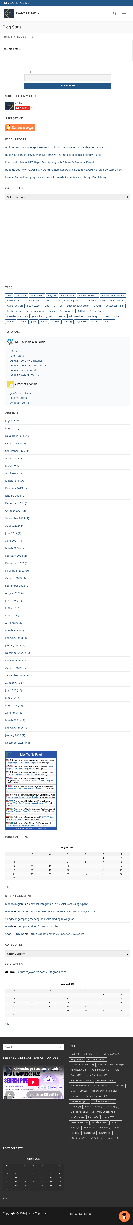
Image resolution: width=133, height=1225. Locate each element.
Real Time (30, 828)
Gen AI (52, 311)
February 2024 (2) (16, 555)
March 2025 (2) (14, 480)
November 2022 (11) (17, 660)
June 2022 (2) (13, 698)
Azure (57, 300)
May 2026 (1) (13, 428)
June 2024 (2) (13, 533)
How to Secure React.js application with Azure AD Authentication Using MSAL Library (56, 177)
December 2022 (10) (17, 653)
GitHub (81, 311)
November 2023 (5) (17, 570)
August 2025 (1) (15, 458)
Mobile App (93, 316)
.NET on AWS (36, 295)
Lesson (61, 316)
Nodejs (10, 321)
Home (8, 36)
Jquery (50, 316)
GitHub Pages (97, 311)
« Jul (7, 886)
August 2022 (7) (15, 682)
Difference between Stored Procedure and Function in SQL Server (57, 911)
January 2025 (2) (15, 495)
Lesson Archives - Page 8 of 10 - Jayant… (25, 789)
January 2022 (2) (15, 735)
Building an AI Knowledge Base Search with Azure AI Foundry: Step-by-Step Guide (54, 147)
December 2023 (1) (16, 563)
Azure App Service (73, 300)
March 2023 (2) (14, 630)
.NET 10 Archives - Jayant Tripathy (22, 775)
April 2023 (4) (13, 623)
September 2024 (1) (17, 518)
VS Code (96, 321)
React (44, 321)
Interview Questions (17, 316)
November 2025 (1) (17, 435)
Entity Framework (35, 311)
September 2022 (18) (18, 675)
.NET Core (21, 295)
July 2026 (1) (12, 421)
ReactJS (55, 321)
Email (27, 72)
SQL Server (81, 321)
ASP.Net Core (67, 295)
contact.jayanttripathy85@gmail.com (42, 972)
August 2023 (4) (15, 593)
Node (116, 316)
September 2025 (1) (17, 450)
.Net (9, 295)
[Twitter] (76, 1214)
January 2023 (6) (15, 645)
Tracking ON (41, 828)
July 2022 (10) (13, 690)
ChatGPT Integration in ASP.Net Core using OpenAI (59, 904)
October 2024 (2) (15, 510)
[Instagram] (85, 1214)
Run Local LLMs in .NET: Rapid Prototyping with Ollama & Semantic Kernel (49, 162)
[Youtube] (80, 1214)
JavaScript (37, 316)
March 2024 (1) (14, 548)
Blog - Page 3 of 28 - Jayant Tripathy (22, 762)
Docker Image (14, 311)
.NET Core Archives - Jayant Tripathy (23, 797)
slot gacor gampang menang (22, 919)
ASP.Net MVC (13, 300)
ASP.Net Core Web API (112, 295)
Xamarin (109, 321)
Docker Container (115, 305)
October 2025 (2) (15, 443)
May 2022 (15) (14, 705)
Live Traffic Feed (31, 754)
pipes (34, 321)
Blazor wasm (33, 305)
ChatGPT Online (14, 933)
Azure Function (15, 305)
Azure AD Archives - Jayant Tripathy (38, 781)
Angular (52, 295)
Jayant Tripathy (27, 13)
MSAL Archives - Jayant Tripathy (21, 825)
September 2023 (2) (17, 585)
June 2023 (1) (13, 608)
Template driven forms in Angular (38, 926)
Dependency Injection (78, 305)
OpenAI (23, 321)
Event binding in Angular (59, 919)
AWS (47, 300)
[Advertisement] (67, 242)
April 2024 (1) (13, 540)
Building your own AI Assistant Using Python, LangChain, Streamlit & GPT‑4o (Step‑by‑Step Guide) (63, 169)
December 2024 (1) (16, 503)
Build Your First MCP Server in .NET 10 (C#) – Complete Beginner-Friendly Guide (53, 154)
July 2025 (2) (12, 465)
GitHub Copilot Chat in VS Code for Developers (56, 933)
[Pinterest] (90, 1214)
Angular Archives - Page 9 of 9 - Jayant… (24, 811)
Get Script (20, 828)
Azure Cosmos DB (96, 300)
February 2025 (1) (16, 488)
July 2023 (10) (13, 600)
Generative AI (67, 311)
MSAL (106, 316)
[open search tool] (114, 13)
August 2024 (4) (15, 525)
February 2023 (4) (16, 637)
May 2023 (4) (13, 615)
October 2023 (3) (15, 578)
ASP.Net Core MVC (87, 295)
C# (61, 305)
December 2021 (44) (17, 742)
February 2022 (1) (16, 727)
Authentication (32, 300)
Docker (97, 305)
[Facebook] (71, 1214)
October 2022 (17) (16, 668)
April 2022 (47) (14, 712)
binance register (14, 904)
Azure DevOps (116, 300)
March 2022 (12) (15, 720)
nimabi (9, 911)
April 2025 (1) (13, 473)
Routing (67, 321)
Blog (47, 305)
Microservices (76, 316)
